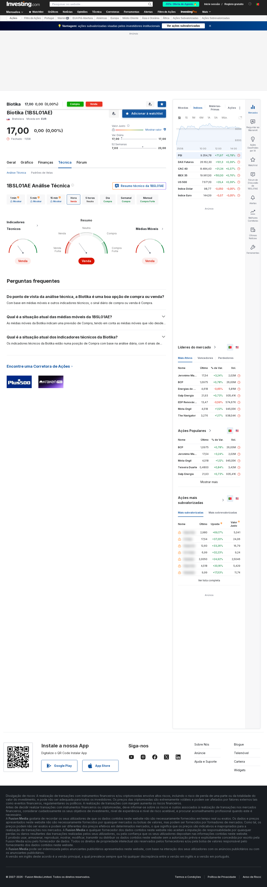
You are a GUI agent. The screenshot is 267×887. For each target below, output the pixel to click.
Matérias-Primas (215, 108)
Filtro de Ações (167, 11)
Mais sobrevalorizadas (223, 512)
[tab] (16, 199)
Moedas (183, 107)
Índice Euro (185, 195)
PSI (180, 155)
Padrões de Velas (42, 172)
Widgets (240, 770)
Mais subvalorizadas (190, 512)
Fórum (82, 162)
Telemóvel (241, 753)
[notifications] (250, 4)
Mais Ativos (185, 358)
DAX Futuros (186, 162)
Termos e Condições (188, 876)
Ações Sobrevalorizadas (216, 18)
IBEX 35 (182, 175)
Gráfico (27, 162)
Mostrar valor (153, 129)
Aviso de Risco (252, 876)
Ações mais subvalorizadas (190, 500)
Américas (101, 18)
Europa (115, 18)
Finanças (45, 162)
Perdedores (225, 358)
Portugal (49, 18)
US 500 (182, 182)
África (166, 18)
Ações (13, 18)
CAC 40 (183, 168)
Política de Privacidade (222, 876)
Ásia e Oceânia (150, 18)
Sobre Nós (201, 744)
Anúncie (199, 753)
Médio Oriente (130, 18)
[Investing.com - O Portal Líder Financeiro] (23, 4)
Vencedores (205, 358)
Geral (11, 162)
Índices (197, 107)
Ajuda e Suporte (205, 761)
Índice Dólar (185, 188)
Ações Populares (192, 431)
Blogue (239, 744)
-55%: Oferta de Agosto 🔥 (181, 4)
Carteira (239, 761)
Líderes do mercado (194, 347)
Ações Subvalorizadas (185, 18)
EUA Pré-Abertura (83, 18)
